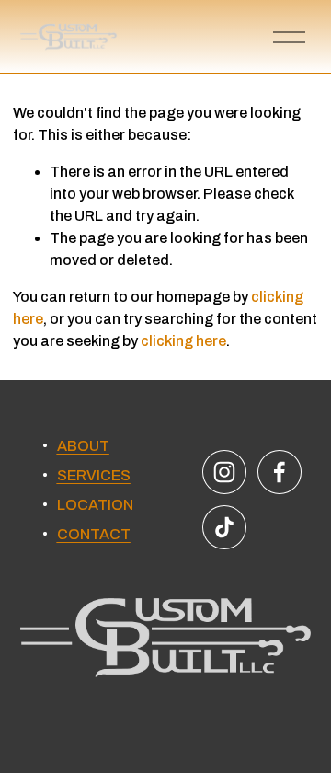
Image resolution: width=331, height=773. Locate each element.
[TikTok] (224, 527)
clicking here (183, 341)
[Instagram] (224, 472)
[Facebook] (279, 472)
